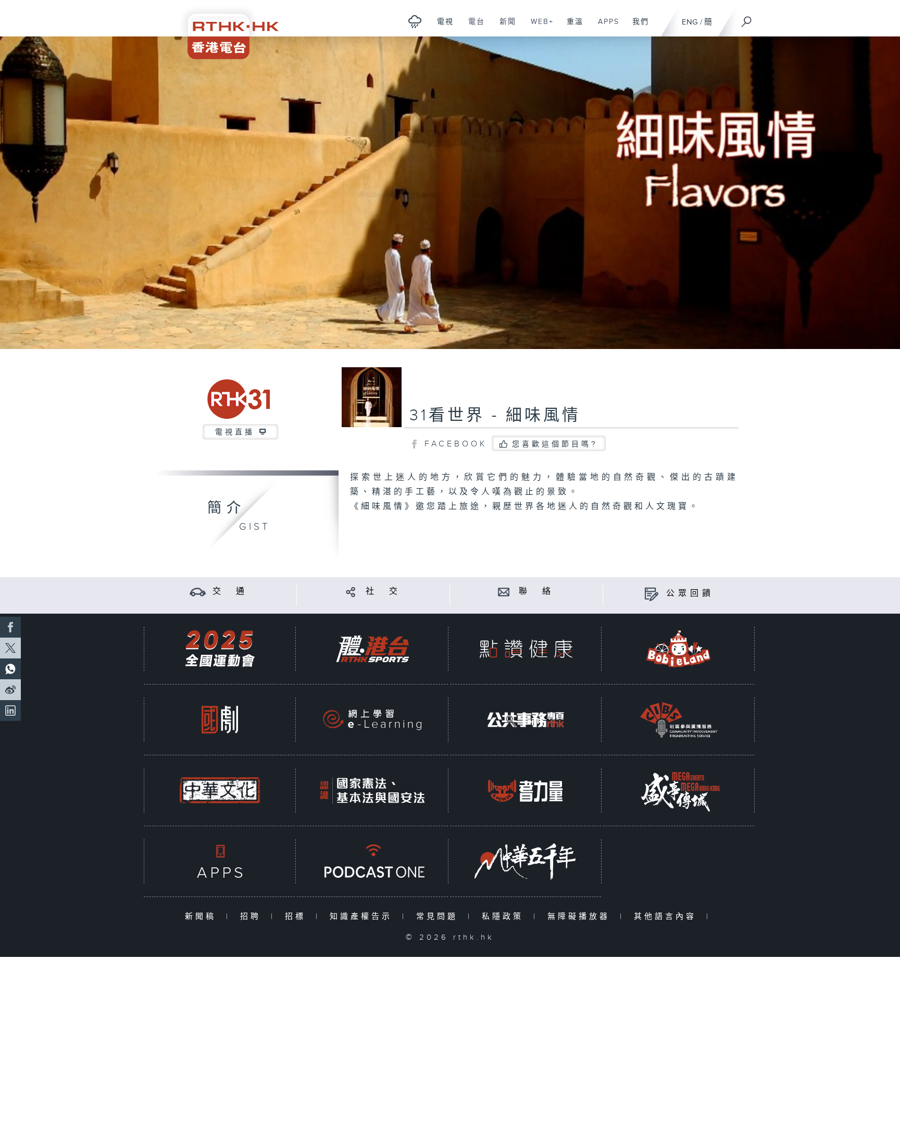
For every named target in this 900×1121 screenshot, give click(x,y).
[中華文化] (219, 790)
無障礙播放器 (581, 916)
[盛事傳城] (678, 790)
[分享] (351, 591)
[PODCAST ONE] (372, 861)
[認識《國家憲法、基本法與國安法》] (372, 790)
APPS (604, 27)
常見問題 (439, 916)
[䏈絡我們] (504, 591)
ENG (690, 22)
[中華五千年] (525, 861)
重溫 (571, 27)
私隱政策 (505, 916)
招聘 (253, 916)
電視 (441, 27)
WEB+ (538, 27)
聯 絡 (536, 591)
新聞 (504, 27)
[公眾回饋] (651, 593)
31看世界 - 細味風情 (495, 415)
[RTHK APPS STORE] (219, 861)
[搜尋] (747, 18)
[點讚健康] (525, 649)
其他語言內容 (667, 916)
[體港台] (372, 649)
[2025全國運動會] (219, 649)
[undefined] (415, 21)
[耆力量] (525, 790)
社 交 (383, 591)
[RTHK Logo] (226, 29)
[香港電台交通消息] (198, 591)
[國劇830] (219, 719)
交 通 (230, 591)
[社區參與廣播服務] (678, 719)
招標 (297, 916)
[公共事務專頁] (525, 719)
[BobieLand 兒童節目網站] (678, 649)
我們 (636, 27)
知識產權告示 (363, 916)
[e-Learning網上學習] (372, 719)
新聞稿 (203, 916)
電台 (472, 27)
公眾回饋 (690, 594)
